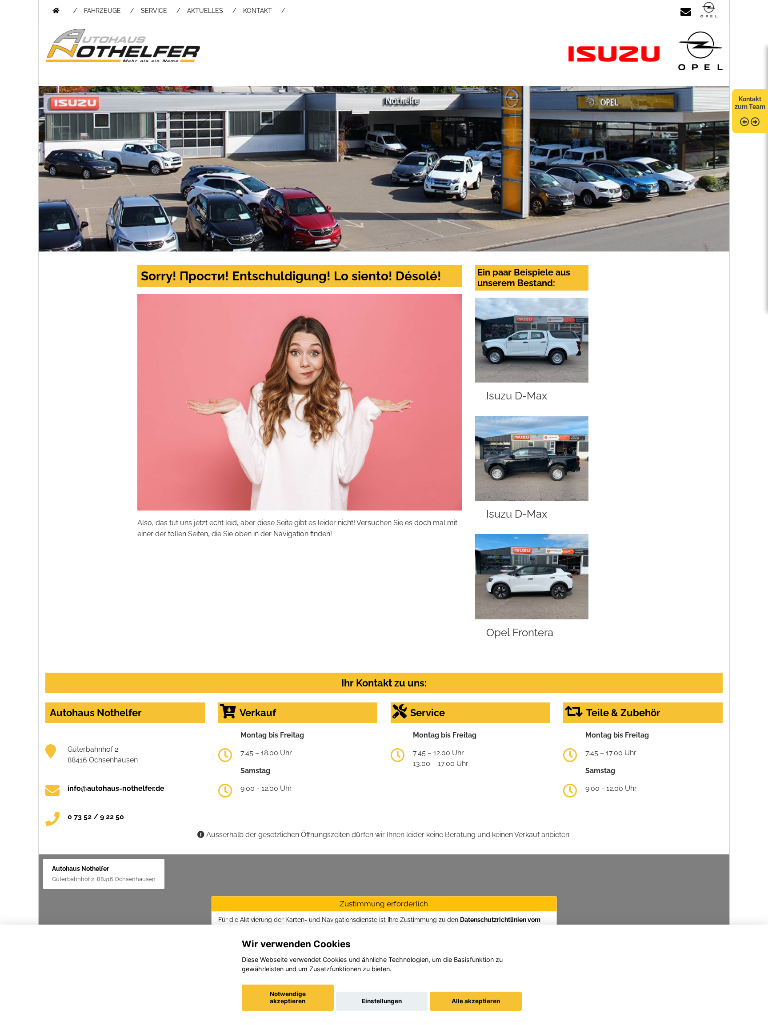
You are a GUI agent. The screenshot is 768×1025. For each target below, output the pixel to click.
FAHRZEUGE (102, 10)
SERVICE (154, 10)
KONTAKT (257, 10)
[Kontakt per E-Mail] (685, 10)
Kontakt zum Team (750, 103)
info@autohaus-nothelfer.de (116, 788)
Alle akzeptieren (476, 1001)
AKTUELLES (205, 10)
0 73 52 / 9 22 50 (96, 817)
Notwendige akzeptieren (288, 997)
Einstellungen (382, 1001)
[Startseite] (709, 10)
